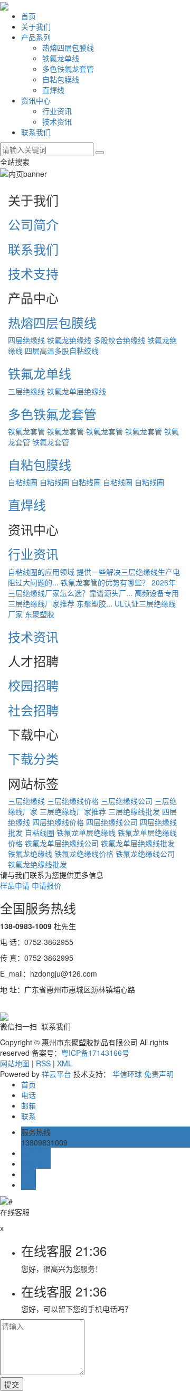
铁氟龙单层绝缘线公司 (62, 843)
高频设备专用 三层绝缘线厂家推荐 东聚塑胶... (93, 598)
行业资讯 (57, 111)
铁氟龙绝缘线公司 (145, 853)
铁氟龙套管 (26, 431)
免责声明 (159, 1073)
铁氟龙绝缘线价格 (83, 853)
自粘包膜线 (60, 79)
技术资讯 (57, 121)
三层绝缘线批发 (134, 811)
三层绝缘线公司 (127, 801)
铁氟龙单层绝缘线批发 (138, 843)
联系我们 (36, 132)
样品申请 (15, 885)
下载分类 (33, 758)
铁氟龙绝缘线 (69, 340)
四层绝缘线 (26, 340)
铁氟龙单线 (60, 58)
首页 (28, 16)
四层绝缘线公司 (112, 822)
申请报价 (46, 885)
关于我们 (36, 26)
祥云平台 (56, 1073)
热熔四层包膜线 (68, 47)
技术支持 (33, 273)
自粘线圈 (22, 482)
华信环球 (127, 1073)
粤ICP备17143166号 (95, 1052)
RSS (43, 1063)
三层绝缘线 (26, 391)
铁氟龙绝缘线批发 (37, 864)
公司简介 (33, 224)
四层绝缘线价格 (58, 822)
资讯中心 (36, 100)
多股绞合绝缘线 (119, 340)
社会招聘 (33, 710)
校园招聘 (33, 685)
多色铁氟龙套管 (68, 68)
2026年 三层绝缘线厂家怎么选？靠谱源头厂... (92, 587)
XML (64, 1063)
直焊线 (53, 89)
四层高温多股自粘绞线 (62, 350)
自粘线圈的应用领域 (41, 571)
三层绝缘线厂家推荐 (73, 811)
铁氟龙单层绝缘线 (76, 391)
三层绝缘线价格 (73, 801)
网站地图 (15, 1063)
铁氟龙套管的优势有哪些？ (105, 582)
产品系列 (36, 37)
